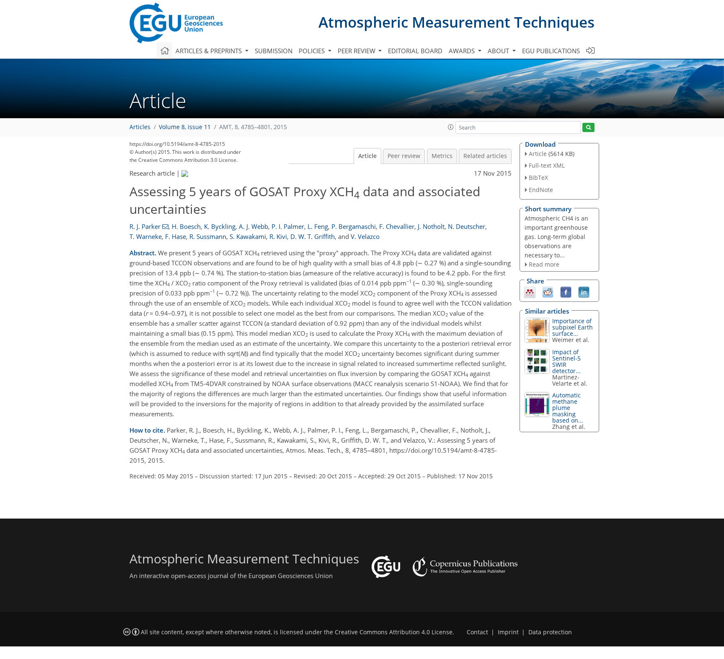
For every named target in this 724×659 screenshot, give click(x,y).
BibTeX (538, 178)
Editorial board (415, 51)
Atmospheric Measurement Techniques (456, 22)
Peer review (404, 156)
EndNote (541, 190)
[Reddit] (547, 292)
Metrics (442, 156)
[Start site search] (588, 127)
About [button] (499, 51)
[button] (451, 127)
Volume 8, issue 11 (185, 127)
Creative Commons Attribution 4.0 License (393, 632)
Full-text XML (547, 165)
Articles (139, 127)
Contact (477, 632)
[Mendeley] (529, 292)
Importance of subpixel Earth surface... (572, 327)
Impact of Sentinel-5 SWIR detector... (566, 361)
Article (367, 156)
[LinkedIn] (584, 292)
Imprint (508, 632)
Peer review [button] (357, 51)
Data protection (550, 632)
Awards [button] (462, 51)
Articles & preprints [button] (209, 51)
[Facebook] (565, 292)
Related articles (485, 156)
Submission (273, 51)
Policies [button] (312, 51)
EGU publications (551, 51)
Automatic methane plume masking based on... (567, 407)
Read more (544, 264)
